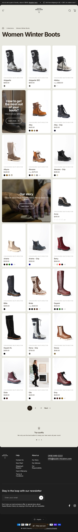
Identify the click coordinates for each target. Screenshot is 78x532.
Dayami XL (8, 348)
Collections (10, 28)
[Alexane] (39, 149)
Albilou (57, 80)
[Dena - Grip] (39, 328)
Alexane (32, 169)
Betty (56, 259)
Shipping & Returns (19, 467)
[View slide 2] (39, 440)
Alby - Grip (58, 125)
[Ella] (39, 372)
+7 (39, 309)
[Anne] (64, 194)
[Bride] (39, 283)
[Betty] (64, 239)
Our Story (35, 460)
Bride (31, 303)
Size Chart (19, 463)
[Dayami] (64, 283)
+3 (14, 264)
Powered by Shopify (50, 528)
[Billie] (14, 283)
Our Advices (36, 463)
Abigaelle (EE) (34, 80)
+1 (64, 219)
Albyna (6, 169)
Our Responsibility (37, 467)
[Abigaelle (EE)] (39, 60)
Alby (30, 125)
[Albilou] (64, 60)
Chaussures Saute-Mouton (13, 77)
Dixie (6, 392)
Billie (5, 303)
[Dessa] (64, 328)
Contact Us (20, 460)
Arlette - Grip (34, 259)
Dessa (56, 348)
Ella (30, 392)
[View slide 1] (36, 440)
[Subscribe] (41, 498)
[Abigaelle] (14, 60)
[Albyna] (14, 149)
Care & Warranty (21, 471)
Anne (56, 214)
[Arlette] (14, 239)
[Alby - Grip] (64, 105)
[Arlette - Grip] (39, 239)
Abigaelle (7, 80)
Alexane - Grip (59, 169)
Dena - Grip (33, 348)
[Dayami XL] (14, 328)
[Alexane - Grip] (64, 149)
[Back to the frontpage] (3, 28)
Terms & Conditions (19, 475)
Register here (27, 2)
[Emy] (64, 372)
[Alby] (39, 105)
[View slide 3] (41, 440)
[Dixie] (14, 372)
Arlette (6, 259)
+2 (39, 175)
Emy (55, 392)
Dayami (57, 303)
